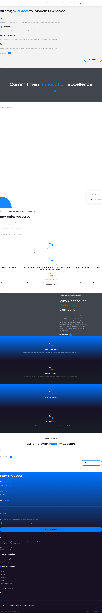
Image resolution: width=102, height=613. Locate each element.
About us (33, 3)
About (2, 571)
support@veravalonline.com (14, 549)
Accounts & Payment (6, 583)
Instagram (10, 605)
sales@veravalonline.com (11, 548)
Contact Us (87, 3)
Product (57, 3)
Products (65, 3)
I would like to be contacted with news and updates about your (23, 523)
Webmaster (25, 3)
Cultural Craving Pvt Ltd (7, 559)
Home (17, 3)
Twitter (25, 605)
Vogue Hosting (5, 562)
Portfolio (72, 3)
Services (41, 3)
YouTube (31, 605)
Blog (79, 3)
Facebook (3, 605)
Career (2, 580)
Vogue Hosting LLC (97, 611)
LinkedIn (18, 605)
